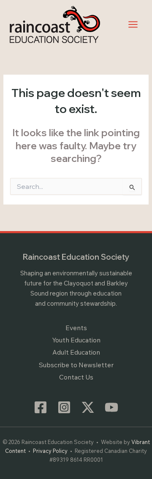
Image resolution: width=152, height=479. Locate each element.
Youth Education (76, 340)
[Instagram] (64, 407)
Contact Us (76, 377)
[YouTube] (111, 407)
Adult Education (76, 352)
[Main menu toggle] (133, 24)
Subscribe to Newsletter (76, 365)
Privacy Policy (50, 450)
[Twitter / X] (88, 407)
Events (76, 327)
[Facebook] (40, 407)
